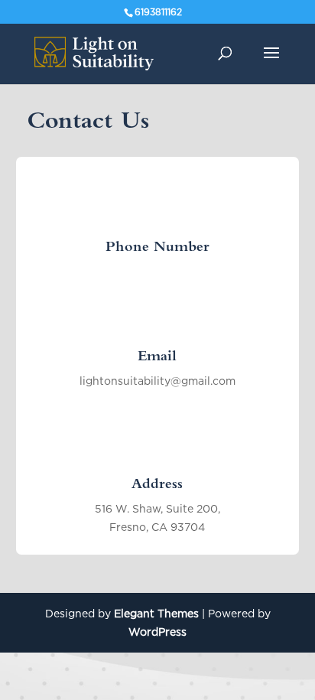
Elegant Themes (156, 613)
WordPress (157, 631)
